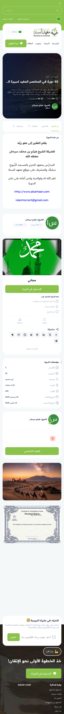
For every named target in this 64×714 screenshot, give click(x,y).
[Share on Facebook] (56, 334)
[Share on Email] (18, 334)
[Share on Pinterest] (37, 334)
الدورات (47, 43)
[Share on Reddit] (31, 334)
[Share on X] (50, 334)
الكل (47, 77)
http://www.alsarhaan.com (32, 191)
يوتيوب (38, 43)
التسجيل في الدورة (32, 289)
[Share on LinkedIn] (43, 334)
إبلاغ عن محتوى (32, 349)
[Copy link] (12, 334)
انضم (13, 637)
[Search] (57, 10)
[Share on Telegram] (56, 341)
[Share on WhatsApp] (25, 334)
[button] (60, 3)
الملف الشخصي (32, 451)
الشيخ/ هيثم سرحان (41, 105)
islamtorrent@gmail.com (32, 200)
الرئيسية (55, 43)
